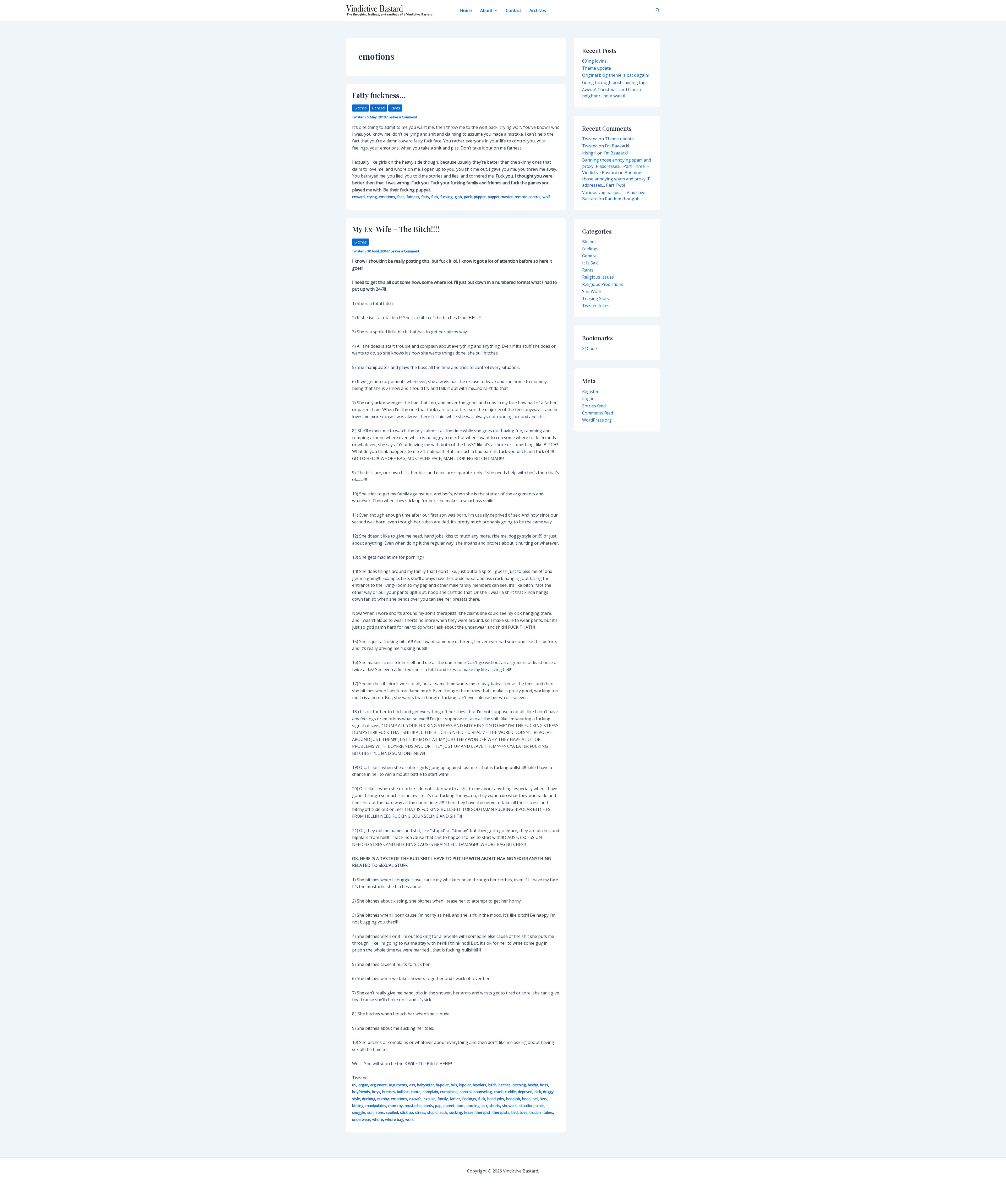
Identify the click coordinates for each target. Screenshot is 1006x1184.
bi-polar (442, 1084)
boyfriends (361, 1091)
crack (498, 1091)
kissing (357, 1105)
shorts (494, 1105)
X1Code (589, 348)
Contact (513, 10)
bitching (519, 1084)
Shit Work (592, 291)
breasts (388, 1091)
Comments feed (597, 413)
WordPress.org (597, 420)
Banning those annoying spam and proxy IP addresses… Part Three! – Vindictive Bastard (616, 166)
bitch (492, 1084)
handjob (513, 1098)
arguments (398, 1084)
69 (354, 1084)
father (455, 1098)
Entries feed (594, 406)
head (526, 1098)
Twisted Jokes (595, 305)
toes (523, 1112)
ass (412, 1084)
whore (377, 1119)
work (409, 1119)
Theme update (596, 68)
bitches (505, 1084)
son (370, 1112)
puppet (480, 196)
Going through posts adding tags (615, 82)
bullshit (403, 1091)
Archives (537, 10)
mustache (413, 1105)
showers (509, 1105)
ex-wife (415, 1098)
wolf (546, 196)
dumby (383, 1098)
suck (443, 1112)
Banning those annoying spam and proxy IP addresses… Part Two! (616, 179)
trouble (535, 1112)
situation (526, 1105)
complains (448, 1091)
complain (430, 1091)
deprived (525, 1091)
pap (438, 1105)
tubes (548, 1112)
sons (380, 1112)
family (443, 1098)
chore (415, 1091)
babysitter (425, 1084)
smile (539, 1105)
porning (473, 1105)
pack (468, 196)
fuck (434, 196)
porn (460, 1105)
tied (514, 1112)
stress (420, 1112)
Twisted (590, 139)
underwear (361, 1119)
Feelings (469, 1098)
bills (454, 1084)
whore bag (394, 1119)
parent (449, 1105)
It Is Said (590, 263)
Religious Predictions (602, 284)
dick (537, 1091)
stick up (406, 1112)
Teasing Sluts (595, 298)
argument (378, 1084)
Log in (588, 398)
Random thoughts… (624, 199)
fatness (413, 196)
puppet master (500, 196)
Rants (395, 108)
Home (466, 10)
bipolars (479, 1084)
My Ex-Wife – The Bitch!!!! (395, 229)
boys (376, 1091)
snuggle (358, 1112)
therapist (482, 1112)
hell (535, 1098)
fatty (425, 196)
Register (590, 391)
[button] (494, 10)
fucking (446, 196)
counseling (483, 1091)
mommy (395, 1105)
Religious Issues (598, 277)
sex (484, 1105)
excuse (429, 1098)
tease (468, 1112)
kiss (543, 1098)
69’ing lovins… (595, 61)
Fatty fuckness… (379, 95)
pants (428, 1105)
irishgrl (589, 153)
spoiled (392, 1112)
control (466, 1091)
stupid (432, 1112)
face (400, 196)
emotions (387, 196)
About (486, 10)
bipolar (465, 1084)
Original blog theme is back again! (615, 75)
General (378, 108)
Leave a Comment (403, 117)
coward (358, 196)
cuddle (510, 1091)
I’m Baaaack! (617, 146)
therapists (501, 1112)
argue (363, 1084)
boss (544, 1084)
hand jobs (495, 1098)
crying (372, 196)
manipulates (375, 1105)
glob (458, 196)
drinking (368, 1098)
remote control (527, 196)
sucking (455, 1112)
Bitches (360, 108)
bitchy (533, 1084)
